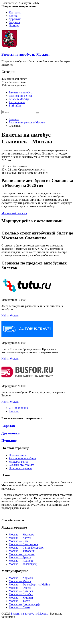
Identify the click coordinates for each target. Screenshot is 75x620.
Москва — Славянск (14, 213)
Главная (14, 119)
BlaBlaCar (15, 105)
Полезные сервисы (20, 468)
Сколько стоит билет (21, 464)
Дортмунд (15, 19)
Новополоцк (18, 407)
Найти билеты (10, 315)
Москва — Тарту (19, 600)
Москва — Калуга (20, 537)
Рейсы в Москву (19, 99)
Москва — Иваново (21, 560)
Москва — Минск (20, 581)
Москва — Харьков (21, 577)
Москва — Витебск (21, 594)
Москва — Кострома (21, 534)
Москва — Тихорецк (22, 550)
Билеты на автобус (20, 92)
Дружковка (10, 433)
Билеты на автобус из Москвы (25, 54)
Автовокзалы (17, 102)
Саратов (8, 426)
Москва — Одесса (20, 587)
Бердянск (14, 22)
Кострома (15, 12)
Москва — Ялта (19, 541)
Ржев (14, 411)
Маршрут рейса (18, 461)
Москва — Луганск (21, 591)
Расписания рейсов (21, 95)
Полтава (14, 25)
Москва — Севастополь (23, 544)
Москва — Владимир (22, 554)
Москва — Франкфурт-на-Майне (29, 584)
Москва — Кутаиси (21, 597)
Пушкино (9, 440)
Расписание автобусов (22, 458)
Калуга (13, 15)
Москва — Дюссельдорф (24, 604)
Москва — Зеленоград (23, 563)
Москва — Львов (19, 607)
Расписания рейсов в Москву (27, 122)
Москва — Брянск (20, 557)
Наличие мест (17, 455)
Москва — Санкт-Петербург (26, 547)
